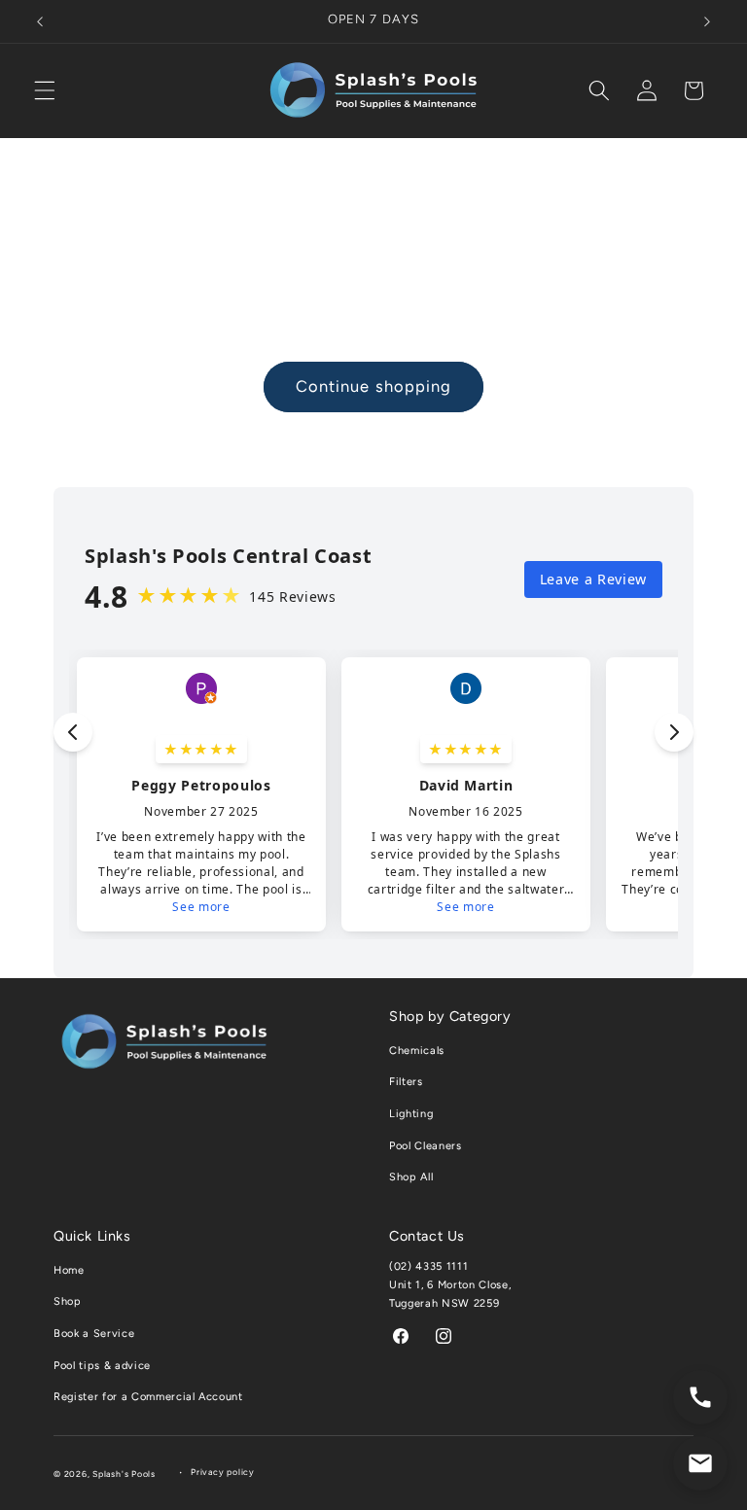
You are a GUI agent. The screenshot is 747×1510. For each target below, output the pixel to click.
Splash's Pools (124, 1474)
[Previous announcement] (39, 21)
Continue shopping (374, 386)
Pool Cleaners (425, 1146)
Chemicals (417, 1050)
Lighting (411, 1113)
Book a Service (93, 1333)
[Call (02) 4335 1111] (700, 1397)
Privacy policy (223, 1472)
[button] (44, 90)
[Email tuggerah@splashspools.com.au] (700, 1463)
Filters (406, 1081)
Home (69, 1270)
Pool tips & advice (102, 1365)
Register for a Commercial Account (148, 1396)
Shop (67, 1301)
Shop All (411, 1177)
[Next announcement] (707, 21)
